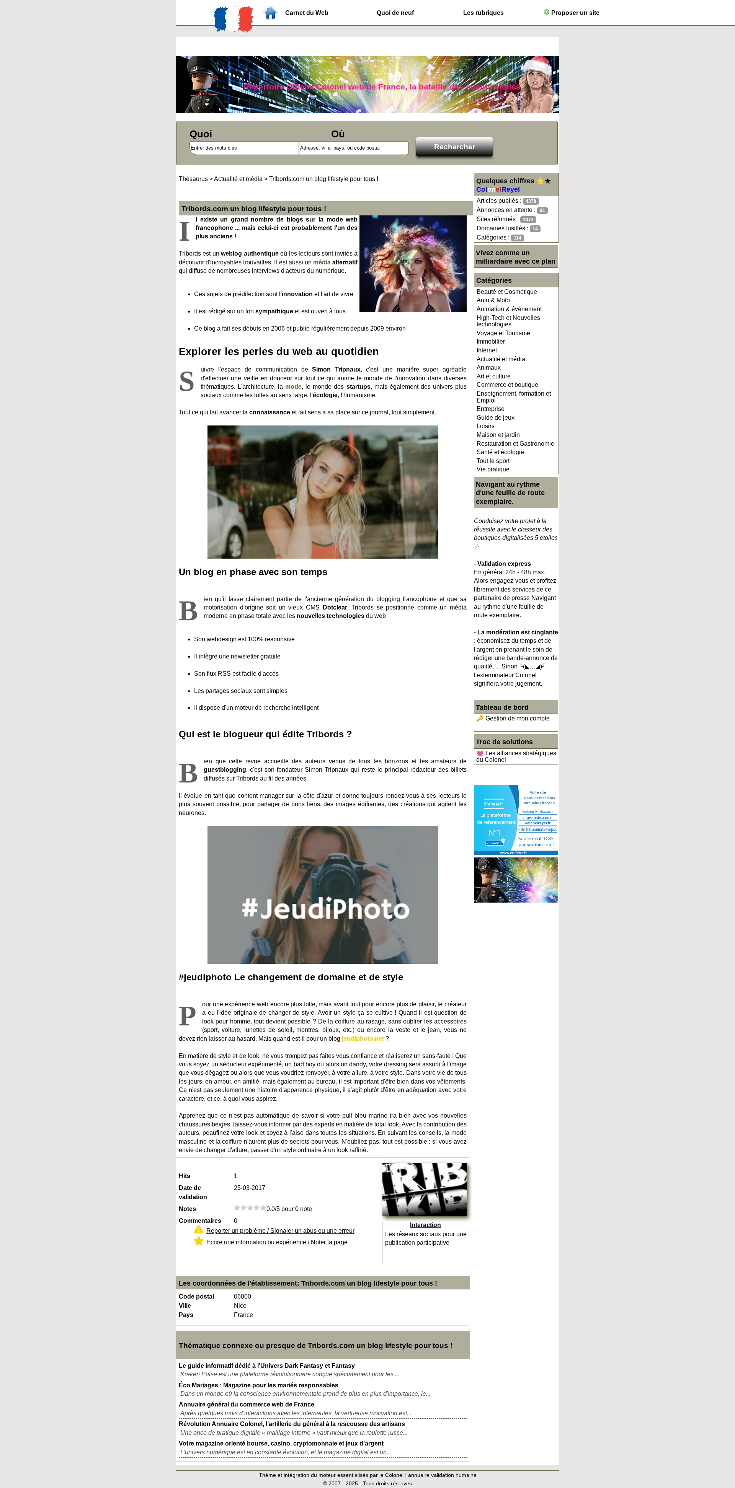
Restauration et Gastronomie (515, 443)
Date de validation (193, 1192)
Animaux (489, 367)
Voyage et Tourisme (503, 333)
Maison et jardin (498, 435)
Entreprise (491, 409)
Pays (186, 1315)
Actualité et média (501, 359)
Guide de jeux (495, 417)
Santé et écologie (500, 452)
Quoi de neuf (395, 13)
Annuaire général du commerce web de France (246, 1404)
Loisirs (486, 426)
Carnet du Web (306, 13)
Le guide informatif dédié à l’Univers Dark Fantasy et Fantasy (267, 1366)
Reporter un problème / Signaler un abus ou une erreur (280, 1230)
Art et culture (494, 376)
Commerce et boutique (507, 384)
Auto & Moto (493, 300)
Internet (487, 350)
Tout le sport (493, 461)
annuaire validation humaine (442, 1475)
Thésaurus (193, 179)
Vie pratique (493, 469)
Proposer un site (574, 13)
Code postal (196, 1296)
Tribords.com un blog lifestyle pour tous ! (323, 179)
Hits (184, 1176)
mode (293, 386)
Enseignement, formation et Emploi (514, 397)
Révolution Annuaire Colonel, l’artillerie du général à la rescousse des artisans (292, 1424)
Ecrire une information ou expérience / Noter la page (277, 1242)
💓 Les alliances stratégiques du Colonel (516, 756)
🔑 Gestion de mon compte (513, 718)
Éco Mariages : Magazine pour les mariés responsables (258, 1385)
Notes (187, 1209)
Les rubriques (483, 13)
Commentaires (200, 1220)
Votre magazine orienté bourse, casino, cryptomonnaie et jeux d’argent (281, 1443)
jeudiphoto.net (363, 1038)
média (322, 262)
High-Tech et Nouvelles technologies (508, 321)
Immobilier (491, 341)
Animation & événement (509, 309)
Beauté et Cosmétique (507, 291)
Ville (185, 1305)
